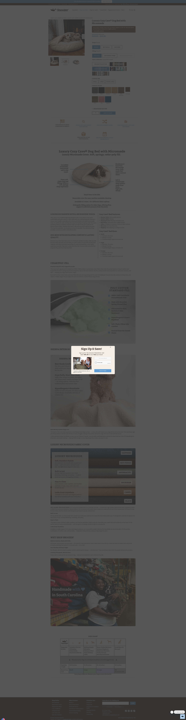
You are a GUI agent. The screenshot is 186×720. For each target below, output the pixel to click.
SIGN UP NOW (102, 370)
